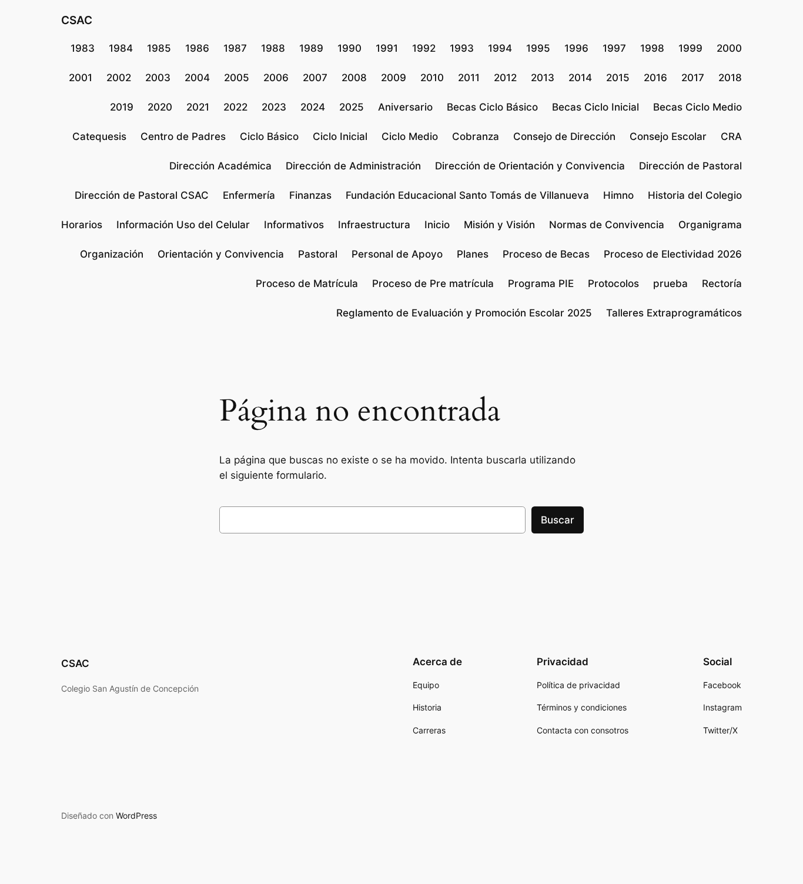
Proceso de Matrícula (307, 283)
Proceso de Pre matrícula (433, 283)
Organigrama (710, 225)
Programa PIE (541, 283)
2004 (197, 78)
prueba (670, 283)
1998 (652, 48)
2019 (121, 107)
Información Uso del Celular (183, 225)
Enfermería (249, 195)
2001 (80, 78)
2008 (354, 78)
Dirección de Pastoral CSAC (142, 195)
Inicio (437, 225)
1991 (387, 48)
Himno (618, 195)
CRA (731, 136)
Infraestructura (374, 225)
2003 (157, 78)
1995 (538, 48)
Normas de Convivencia (606, 225)
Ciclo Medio (410, 136)
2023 (274, 107)
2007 (315, 78)
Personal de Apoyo (397, 254)
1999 (690, 48)
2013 (542, 78)
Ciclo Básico (269, 136)
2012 (505, 78)
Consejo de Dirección (564, 136)
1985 (159, 48)
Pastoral (317, 254)
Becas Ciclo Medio (697, 107)
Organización (111, 254)
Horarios (81, 225)
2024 (312, 107)
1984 (121, 48)
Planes (473, 254)
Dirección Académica (220, 166)
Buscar (557, 520)
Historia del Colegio (695, 195)
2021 (197, 107)
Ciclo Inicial (340, 136)
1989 (311, 48)
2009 (393, 78)
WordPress (136, 815)
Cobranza (475, 136)
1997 (614, 48)
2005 (236, 78)
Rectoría (722, 283)
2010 (432, 78)
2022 (235, 107)
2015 (618, 78)
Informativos (294, 225)
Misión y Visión (499, 225)
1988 (273, 48)
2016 (655, 78)
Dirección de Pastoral (690, 166)
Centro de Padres (183, 136)
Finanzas (310, 195)
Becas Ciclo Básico (492, 107)
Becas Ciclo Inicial (595, 107)
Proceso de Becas (546, 254)
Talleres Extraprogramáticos (674, 313)
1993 (462, 48)
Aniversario (405, 107)
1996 (576, 48)
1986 (197, 48)
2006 (276, 78)
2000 (729, 48)
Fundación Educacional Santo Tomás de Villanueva (467, 195)
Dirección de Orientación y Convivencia (530, 166)
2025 (351, 107)
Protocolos (613, 283)
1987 (235, 48)
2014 (580, 78)
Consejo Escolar (668, 136)
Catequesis (99, 136)
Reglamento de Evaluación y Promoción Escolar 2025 (464, 313)
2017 (692, 78)
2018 (730, 78)
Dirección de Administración (353, 166)
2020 (160, 107)
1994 (500, 48)
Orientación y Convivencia (221, 254)
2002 (118, 78)
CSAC (76, 20)
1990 (349, 48)
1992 (424, 48)
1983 (83, 48)
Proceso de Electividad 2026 (673, 254)
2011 (469, 78)
